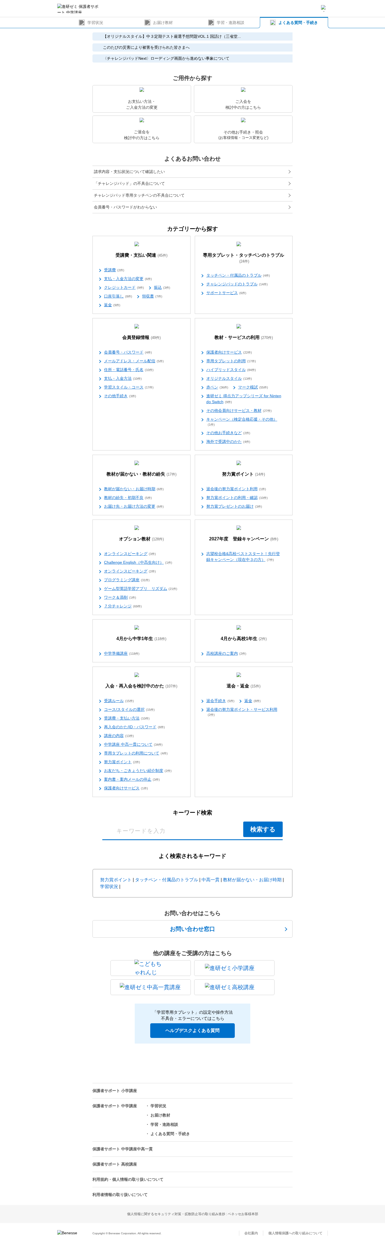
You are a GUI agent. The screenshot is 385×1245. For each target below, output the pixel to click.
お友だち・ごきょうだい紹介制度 (138, 770)
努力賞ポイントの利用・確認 (237, 497)
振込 (162, 287)
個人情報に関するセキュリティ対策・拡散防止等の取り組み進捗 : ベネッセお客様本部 (192, 1214)
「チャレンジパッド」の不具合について (129, 183)
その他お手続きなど (228, 432)
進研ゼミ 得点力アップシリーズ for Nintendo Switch (243, 399)
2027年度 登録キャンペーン (243, 538)
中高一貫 (211, 879)
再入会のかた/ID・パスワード (134, 727)
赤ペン (217, 387)
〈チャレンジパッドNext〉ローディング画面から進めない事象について (166, 58)
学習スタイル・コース (129, 387)
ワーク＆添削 (120, 597)
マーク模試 (253, 387)
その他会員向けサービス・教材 (239, 410)
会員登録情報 (141, 337)
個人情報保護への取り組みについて (295, 1233)
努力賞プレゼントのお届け (234, 506)
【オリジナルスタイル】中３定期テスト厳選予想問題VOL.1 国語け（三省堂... (172, 36)
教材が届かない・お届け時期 (134, 489)
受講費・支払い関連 (141, 255)
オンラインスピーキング (130, 553)
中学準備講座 (122, 653)
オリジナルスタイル (229, 378)
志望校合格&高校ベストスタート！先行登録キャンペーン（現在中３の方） (243, 556)
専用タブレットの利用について (136, 753)
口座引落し (118, 296)
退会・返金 (243, 685)
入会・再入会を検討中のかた (141, 685)
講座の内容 (119, 735)
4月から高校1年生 (244, 638)
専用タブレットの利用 (231, 361)
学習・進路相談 (230, 22)
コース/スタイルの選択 (129, 709)
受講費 (114, 270)
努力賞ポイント (243, 474)
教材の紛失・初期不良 (128, 497)
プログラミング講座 (127, 580)
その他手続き (120, 396)
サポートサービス (226, 292)
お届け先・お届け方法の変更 (134, 506)
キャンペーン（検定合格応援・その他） (241, 421)
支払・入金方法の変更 (128, 278)
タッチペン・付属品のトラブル (238, 275)
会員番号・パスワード (128, 352)
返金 (112, 305)
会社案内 (251, 1233)
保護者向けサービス (229, 352)
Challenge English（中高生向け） (138, 562)
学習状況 (95, 22)
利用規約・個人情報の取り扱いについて (127, 1179)
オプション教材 (141, 538)
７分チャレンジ (123, 606)
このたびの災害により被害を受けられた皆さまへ (146, 47)
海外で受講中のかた (228, 441)
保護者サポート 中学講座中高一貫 (122, 1149)
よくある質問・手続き (298, 22)
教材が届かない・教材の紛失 (141, 474)
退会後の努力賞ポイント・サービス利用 (241, 711)
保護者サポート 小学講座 (114, 1090)
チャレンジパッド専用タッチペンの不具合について (139, 195)
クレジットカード (124, 287)
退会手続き (220, 700)
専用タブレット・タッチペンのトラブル (243, 258)
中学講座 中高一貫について (133, 744)
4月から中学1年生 (141, 638)
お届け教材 (163, 22)
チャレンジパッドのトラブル (237, 284)
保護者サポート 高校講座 (114, 1164)
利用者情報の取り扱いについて (120, 1194)
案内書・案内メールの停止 (132, 779)
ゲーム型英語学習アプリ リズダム (140, 588)
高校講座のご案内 (226, 653)
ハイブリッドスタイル (231, 369)
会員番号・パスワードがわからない (125, 207)
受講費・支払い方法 (127, 718)
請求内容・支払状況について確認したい (129, 171)
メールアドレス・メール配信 (134, 361)
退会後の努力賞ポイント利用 (236, 489)
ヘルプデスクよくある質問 (192, 1030)
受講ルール (119, 700)
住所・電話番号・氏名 (129, 369)
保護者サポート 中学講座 (114, 1106)
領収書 (152, 296)
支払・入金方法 (123, 378)
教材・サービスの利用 (243, 337)
